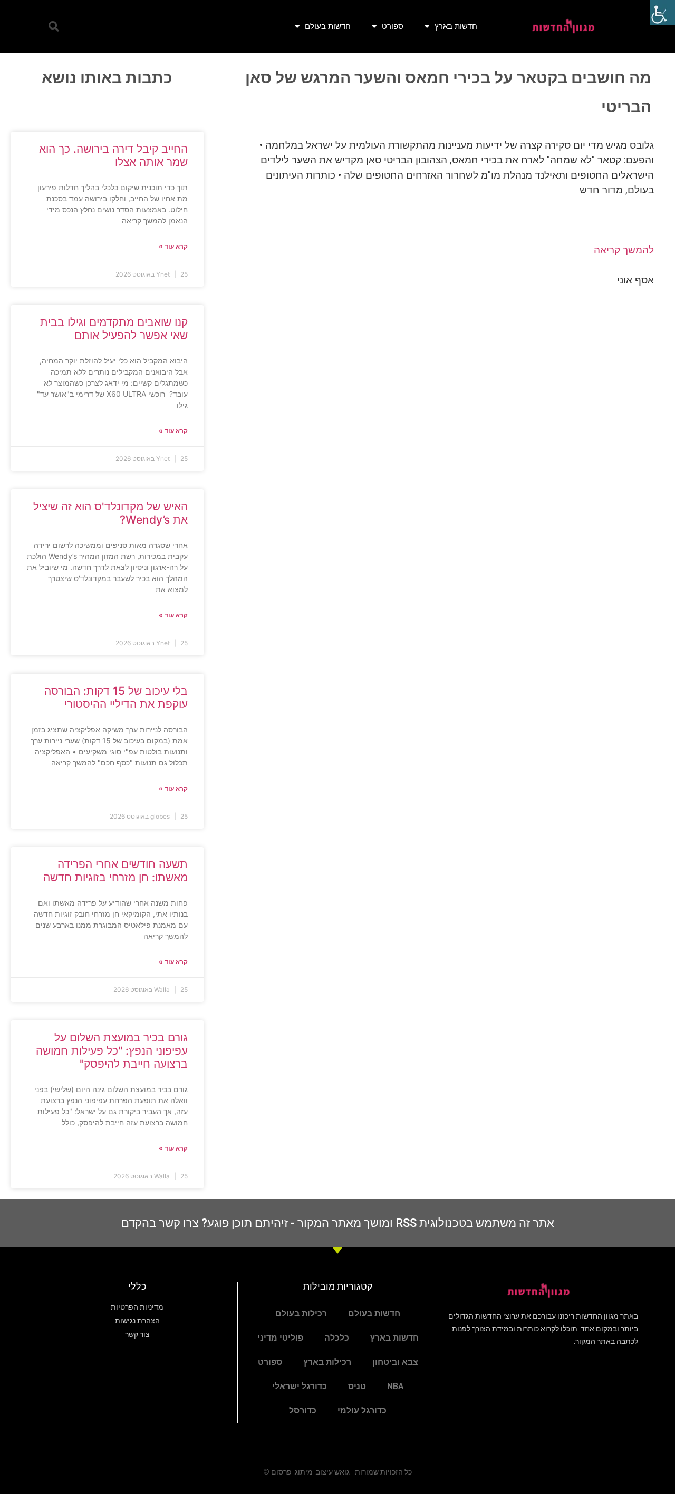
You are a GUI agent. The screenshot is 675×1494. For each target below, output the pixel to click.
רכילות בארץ (327, 1362)
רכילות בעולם (301, 1314)
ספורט (392, 26)
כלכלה (336, 1338)
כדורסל (302, 1410)
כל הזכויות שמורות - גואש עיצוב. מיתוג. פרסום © (337, 1472)
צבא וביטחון (395, 1362)
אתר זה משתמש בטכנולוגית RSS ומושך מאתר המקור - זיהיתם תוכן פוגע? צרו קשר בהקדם (337, 1223)
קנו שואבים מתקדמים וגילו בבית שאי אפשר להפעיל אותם (114, 329)
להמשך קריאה (624, 250)
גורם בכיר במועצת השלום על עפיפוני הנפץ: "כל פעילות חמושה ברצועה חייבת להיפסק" (112, 1050)
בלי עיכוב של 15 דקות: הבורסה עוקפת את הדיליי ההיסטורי (116, 697)
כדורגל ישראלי (299, 1386)
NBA (395, 1386)
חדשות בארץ (456, 26)
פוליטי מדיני (280, 1338)
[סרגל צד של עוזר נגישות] (662, 12)
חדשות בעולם (328, 26)
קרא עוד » (173, 246)
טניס (357, 1386)
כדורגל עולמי (362, 1410)
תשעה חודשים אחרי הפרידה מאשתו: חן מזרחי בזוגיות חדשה (115, 871)
